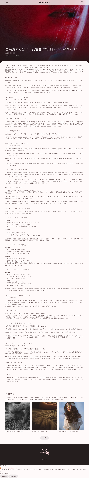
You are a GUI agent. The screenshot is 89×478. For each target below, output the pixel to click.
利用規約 (44, 460)
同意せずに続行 (3, 465)
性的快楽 (17, 56)
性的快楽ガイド (9, 56)
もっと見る (44, 438)
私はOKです (13, 476)
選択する (4, 476)
